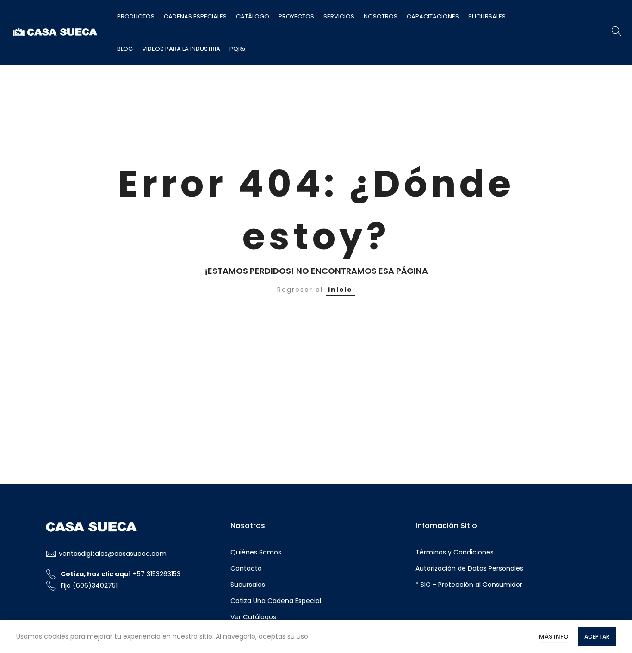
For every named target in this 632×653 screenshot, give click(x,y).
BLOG (125, 48)
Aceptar (596, 637)
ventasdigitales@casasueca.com (113, 553)
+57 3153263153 (120, 574)
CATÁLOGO (252, 16)
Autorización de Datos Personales (469, 568)
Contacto (246, 568)
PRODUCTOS (136, 16)
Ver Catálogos (253, 617)
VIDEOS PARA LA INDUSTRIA (181, 48)
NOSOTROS (380, 16)
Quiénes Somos (255, 552)
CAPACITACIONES (433, 16)
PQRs (237, 48)
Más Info (554, 636)
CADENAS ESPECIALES (195, 16)
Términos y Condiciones (454, 552)
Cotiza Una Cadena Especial (275, 600)
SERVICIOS (338, 16)
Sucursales (247, 584)
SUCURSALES (487, 16)
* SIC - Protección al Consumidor (468, 584)
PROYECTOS (296, 16)
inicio (340, 289)
